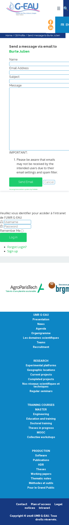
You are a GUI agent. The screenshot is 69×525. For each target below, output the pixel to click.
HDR (41, 464)
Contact (21, 504)
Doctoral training (41, 423)
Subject (14, 77)
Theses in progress (41, 428)
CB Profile (20, 35)
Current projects (41, 374)
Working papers (41, 474)
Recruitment (41, 347)
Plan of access (41, 504)
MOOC (41, 432)
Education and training (41, 418)
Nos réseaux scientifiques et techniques (41, 385)
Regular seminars (41, 391)
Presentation (41, 319)
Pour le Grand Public (40, 487)
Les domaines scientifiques (41, 338)
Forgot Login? (17, 247)
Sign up (12, 251)
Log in (13, 237)
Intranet (44, 507)
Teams (41, 342)
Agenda (41, 328)
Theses (41, 469)
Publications (41, 460)
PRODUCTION (41, 451)
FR (63, 25)
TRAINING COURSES (40, 405)
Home (9, 35)
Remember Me (10, 230)
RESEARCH (40, 361)
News (41, 324)
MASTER (41, 409)
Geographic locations (41, 370)
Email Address (19, 68)
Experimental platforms (41, 365)
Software (41, 455)
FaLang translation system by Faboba (23, 189)
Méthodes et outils (41, 483)
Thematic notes (41, 478)
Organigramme (41, 333)
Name (13, 59)
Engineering (41, 414)
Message (15, 85)
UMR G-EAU (41, 315)
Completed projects (41, 379)
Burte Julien (19, 51)
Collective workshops (41, 437)
